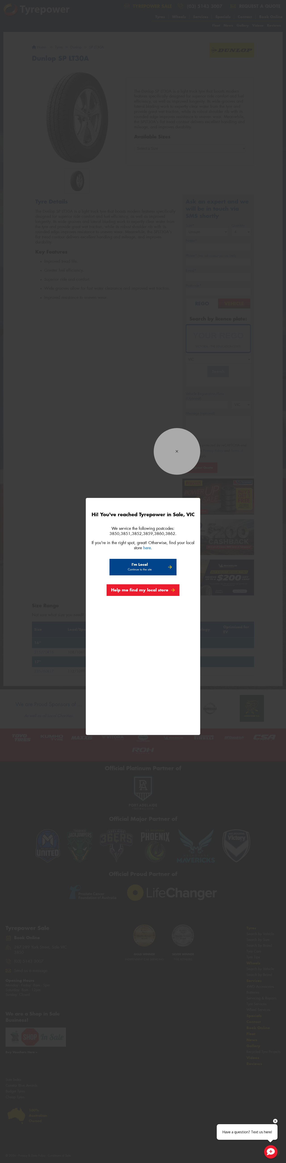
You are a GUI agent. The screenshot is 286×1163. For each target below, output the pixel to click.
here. (147, 548)
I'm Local (140, 566)
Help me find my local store (139, 590)
